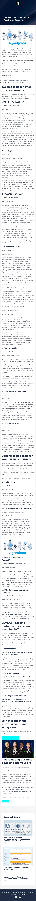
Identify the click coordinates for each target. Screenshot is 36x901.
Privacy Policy (22, 894)
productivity (10, 224)
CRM (5, 842)
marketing (20, 126)
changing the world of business (13, 278)
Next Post (31, 809)
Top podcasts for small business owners (13, 79)
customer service (6, 171)
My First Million (11, 352)
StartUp (9, 154)
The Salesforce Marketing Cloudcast (17, 596)
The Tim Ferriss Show (13, 105)
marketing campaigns (14, 614)
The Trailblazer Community (14, 486)
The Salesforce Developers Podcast (16, 563)
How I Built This (11, 427)
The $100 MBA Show (12, 197)
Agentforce (11, 529)
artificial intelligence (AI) (8, 273)
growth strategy (18, 303)
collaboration (24, 224)
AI (14, 282)
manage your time (11, 143)
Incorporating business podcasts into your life (15, 82)
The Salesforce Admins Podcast (15, 512)
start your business (28, 182)
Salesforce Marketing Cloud (13, 613)
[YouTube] (20, 897)
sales (15, 216)
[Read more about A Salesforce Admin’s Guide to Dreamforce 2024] (18, 856)
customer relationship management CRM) (15, 222)
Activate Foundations (20, 791)
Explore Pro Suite (20, 789)
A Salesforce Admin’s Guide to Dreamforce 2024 (16, 868)
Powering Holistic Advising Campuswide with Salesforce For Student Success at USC (17, 839)
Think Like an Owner (12, 310)
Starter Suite (20, 787)
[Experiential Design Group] (18, 3)
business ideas (9, 134)
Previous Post (5, 809)
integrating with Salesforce (17, 582)
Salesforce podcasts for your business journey (15, 80)
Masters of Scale (11, 250)
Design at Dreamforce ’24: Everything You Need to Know (16, 878)
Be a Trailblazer (11, 738)
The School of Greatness (14, 395)
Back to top (10, 716)
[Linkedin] (16, 897)
